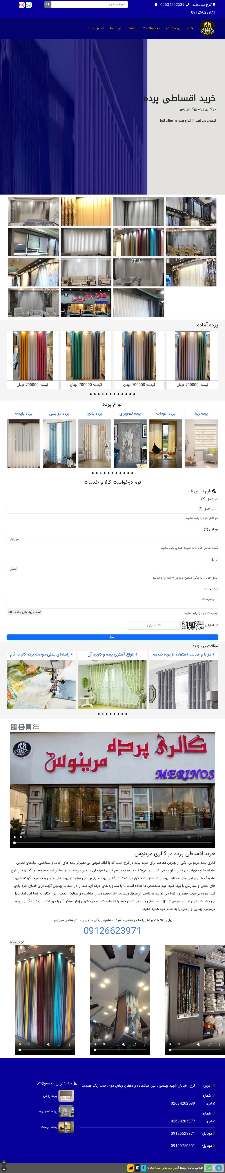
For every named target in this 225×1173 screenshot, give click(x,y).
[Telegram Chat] (218, 1168)
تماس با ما (96, 28)
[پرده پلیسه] (94, 444)
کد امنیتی (211, 625)
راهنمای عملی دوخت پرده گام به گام (182, 654)
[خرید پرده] (207, 28)
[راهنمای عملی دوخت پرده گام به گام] (183, 686)
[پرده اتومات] (66, 1130)
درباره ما (116, 28)
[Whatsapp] (29, 5)
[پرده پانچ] (165, 444)
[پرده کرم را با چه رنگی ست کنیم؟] (41, 685)
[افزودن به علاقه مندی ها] (28, 731)
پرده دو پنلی (130, 413)
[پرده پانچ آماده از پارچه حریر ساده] (32, 356)
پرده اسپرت (23, 413)
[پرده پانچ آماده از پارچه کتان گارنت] (86, 356)
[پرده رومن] (66, 1099)
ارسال (112, 637)
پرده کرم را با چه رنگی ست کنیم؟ (40, 654)
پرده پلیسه (94, 413)
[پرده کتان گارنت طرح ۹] (139, 356)
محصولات (153, 28)
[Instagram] (22, 5)
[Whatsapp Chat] (209, 1168)
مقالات (132, 28)
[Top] (4, 1163)
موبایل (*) (211, 529)
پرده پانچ (165, 413)
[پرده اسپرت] (23, 444)
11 (95, 394)
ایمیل (214, 559)
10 (99, 394)
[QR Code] (14, 731)
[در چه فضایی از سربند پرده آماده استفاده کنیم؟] (112, 692)
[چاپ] (21, 731)
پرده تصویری (201, 413)
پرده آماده (173, 28)
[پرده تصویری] (201, 444)
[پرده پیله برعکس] (59, 444)
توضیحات (211, 589)
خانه (190, 28)
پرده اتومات (49, 1130)
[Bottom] (4, 1169)
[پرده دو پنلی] (130, 444)
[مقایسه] (36, 731)
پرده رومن (50, 1099)
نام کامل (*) (209, 500)
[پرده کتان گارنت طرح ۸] (192, 356)
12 (91, 394)
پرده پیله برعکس (59, 413)
